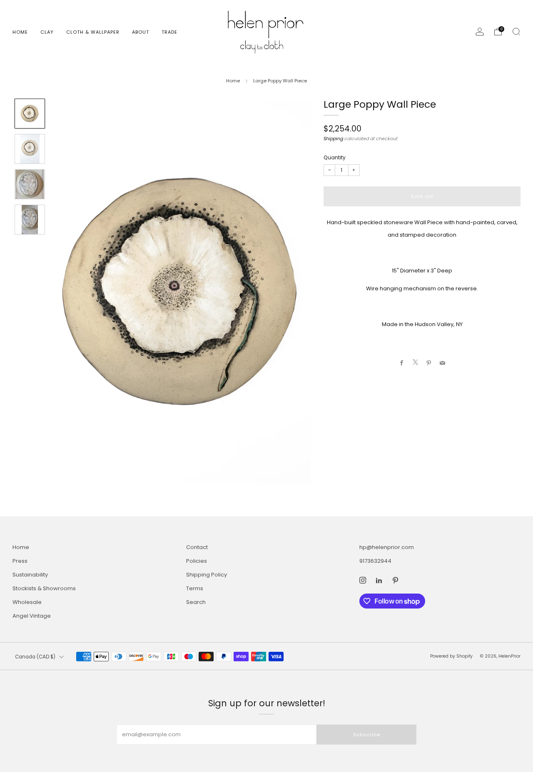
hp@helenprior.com (386, 547)
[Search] (516, 31)
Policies (196, 561)
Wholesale (27, 602)
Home (20, 32)
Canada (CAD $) (35, 656)
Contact (197, 547)
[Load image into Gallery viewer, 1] (30, 114)
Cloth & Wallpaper (93, 32)
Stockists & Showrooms (44, 588)
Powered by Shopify (451, 656)
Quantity (335, 157)
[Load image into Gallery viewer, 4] (30, 220)
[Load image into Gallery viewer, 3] (30, 184)
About (140, 32)
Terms (194, 588)
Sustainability (30, 575)
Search (196, 602)
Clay (47, 32)
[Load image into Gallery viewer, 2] (30, 149)
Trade (169, 32)
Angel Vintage (31, 616)
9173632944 (375, 561)
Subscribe (366, 734)
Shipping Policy (206, 575)
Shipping (333, 138)
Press (19, 561)
